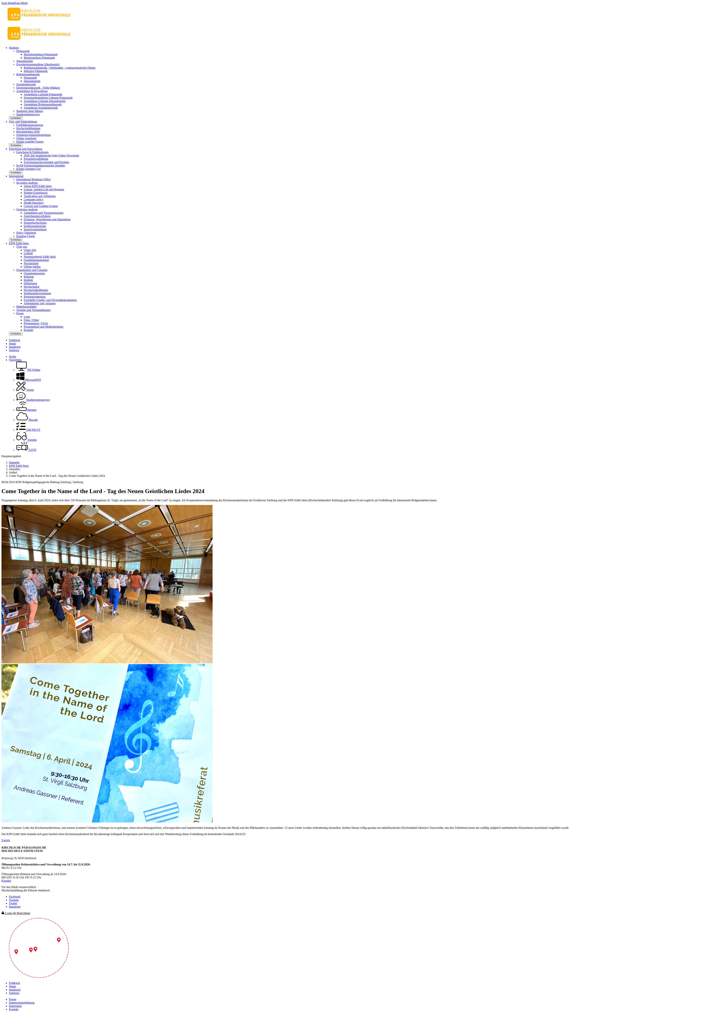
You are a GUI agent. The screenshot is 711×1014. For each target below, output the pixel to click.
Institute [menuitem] (28, 280)
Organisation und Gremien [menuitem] (31, 270)
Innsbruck (15, 346)
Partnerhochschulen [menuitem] (35, 222)
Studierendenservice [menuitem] (28, 114)
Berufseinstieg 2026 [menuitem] (28, 131)
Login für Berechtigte (17, 913)
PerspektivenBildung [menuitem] (36, 158)
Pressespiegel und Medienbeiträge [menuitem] (43, 326)
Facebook (14, 896)
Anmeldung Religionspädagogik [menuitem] (43, 104)
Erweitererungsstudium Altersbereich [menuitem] (37, 64)
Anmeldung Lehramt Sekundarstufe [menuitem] (45, 101)
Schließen (15, 118)
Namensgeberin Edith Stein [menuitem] (40, 256)
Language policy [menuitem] (33, 199)
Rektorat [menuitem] (29, 276)
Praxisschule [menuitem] (31, 263)
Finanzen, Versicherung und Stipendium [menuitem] (47, 219)
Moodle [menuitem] (33, 419)
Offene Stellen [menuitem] (32, 266)
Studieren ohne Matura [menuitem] (29, 111)
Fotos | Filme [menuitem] (31, 320)
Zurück (5, 840)
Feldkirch (14, 340)
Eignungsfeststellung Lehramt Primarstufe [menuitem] (48, 97)
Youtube (14, 900)
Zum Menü (21, 3)
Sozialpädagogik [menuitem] (26, 84)
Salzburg (14, 350)
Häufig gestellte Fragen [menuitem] (30, 141)
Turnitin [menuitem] (32, 439)
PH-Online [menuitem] (33, 369)
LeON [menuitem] (32, 449)
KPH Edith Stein (19, 465)
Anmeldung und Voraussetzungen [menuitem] (43, 212)
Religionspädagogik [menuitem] (28, 74)
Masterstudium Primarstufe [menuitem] (39, 57)
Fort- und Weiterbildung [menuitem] (23, 121)
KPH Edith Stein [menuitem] (19, 243)
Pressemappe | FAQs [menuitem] (36, 323)
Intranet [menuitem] (31, 409)
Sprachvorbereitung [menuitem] (35, 229)
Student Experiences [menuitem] (36, 192)
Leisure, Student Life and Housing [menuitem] (44, 189)
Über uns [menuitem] (21, 246)
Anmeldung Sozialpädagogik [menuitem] (41, 107)
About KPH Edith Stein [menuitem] (38, 186)
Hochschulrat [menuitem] (31, 286)
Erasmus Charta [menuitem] (25, 236)
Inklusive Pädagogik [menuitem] (36, 71)
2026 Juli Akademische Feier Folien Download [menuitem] (51, 155)
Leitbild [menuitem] (28, 253)
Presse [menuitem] (20, 313)
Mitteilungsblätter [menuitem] (26, 306)
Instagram (14, 906)
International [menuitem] (16, 176)
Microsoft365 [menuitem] (32, 379)
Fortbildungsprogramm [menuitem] (29, 125)
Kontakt (6, 880)
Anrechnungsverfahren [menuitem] (37, 216)
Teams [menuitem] (30, 389)
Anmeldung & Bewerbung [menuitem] (32, 91)
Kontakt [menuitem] (28, 330)
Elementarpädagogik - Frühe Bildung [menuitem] (38, 87)
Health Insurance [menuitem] (34, 202)
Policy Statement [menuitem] (26, 232)
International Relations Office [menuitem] (33, 179)
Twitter (13, 903)
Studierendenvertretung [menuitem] (37, 293)
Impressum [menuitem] (15, 1006)
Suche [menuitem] (12, 356)
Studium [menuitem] (14, 47)
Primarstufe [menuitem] (23, 51)
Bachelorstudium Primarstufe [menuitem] (41, 54)
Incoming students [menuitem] (27, 182)
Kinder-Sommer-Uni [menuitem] (28, 168)
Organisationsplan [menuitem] (34, 273)
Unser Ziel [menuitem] (30, 250)
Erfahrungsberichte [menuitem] (35, 226)
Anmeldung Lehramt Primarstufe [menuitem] (43, 94)
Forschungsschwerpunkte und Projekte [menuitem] (46, 162)
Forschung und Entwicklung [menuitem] (25, 148)
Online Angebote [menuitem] (26, 138)
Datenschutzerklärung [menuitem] (21, 1002)
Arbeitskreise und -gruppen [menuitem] (40, 303)
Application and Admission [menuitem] (40, 196)
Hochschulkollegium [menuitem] (36, 290)
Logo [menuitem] (27, 316)
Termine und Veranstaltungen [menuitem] (33, 310)
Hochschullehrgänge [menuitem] (28, 128)
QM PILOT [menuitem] (33, 429)
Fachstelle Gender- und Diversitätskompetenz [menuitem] (50, 300)
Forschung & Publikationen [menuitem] (32, 152)
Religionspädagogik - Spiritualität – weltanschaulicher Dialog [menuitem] (59, 67)
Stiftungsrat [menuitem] (30, 283)
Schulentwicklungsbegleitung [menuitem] (33, 135)
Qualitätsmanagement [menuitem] (36, 260)
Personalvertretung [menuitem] (35, 296)
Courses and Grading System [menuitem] (41, 206)
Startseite (14, 462)
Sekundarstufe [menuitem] (24, 61)
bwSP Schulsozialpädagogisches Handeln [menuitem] (40, 165)
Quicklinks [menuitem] (15, 359)
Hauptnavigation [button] (11, 456)
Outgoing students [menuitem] (27, 209)
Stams (12, 343)
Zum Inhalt (7, 3)
